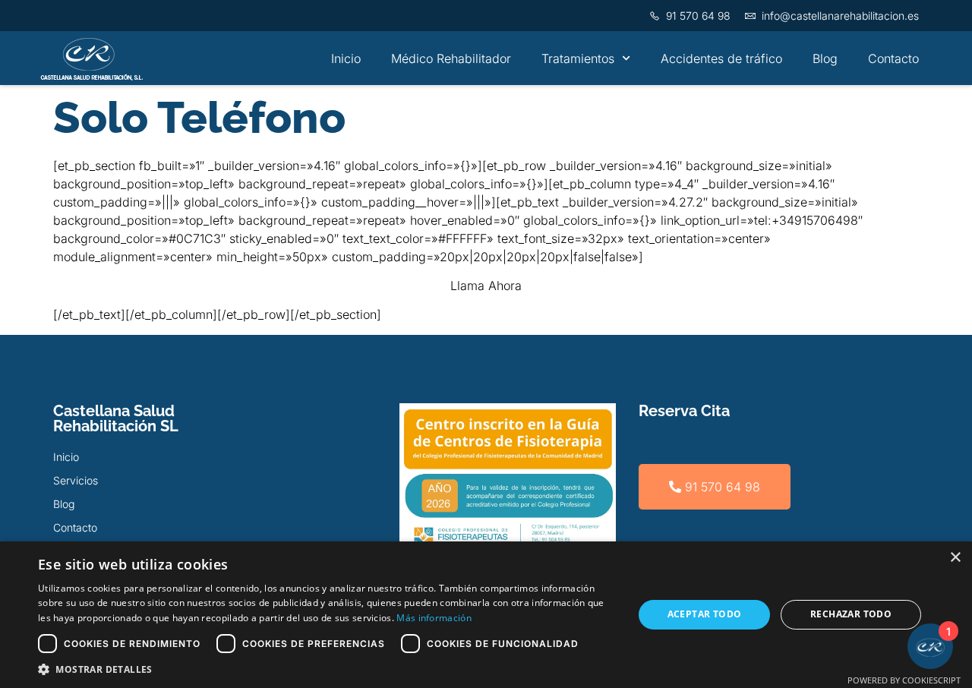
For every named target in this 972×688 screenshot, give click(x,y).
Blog (825, 58)
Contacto (893, 58)
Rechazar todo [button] (851, 614)
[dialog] (486, 614)
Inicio (346, 58)
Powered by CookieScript (904, 680)
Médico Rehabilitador (451, 58)
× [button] (955, 557)
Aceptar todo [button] (704, 614)
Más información (434, 617)
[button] (327, 669)
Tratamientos (577, 58)
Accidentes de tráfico (721, 58)
